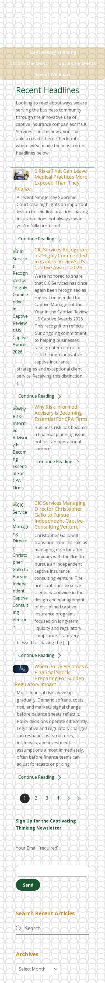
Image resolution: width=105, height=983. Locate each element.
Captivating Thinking (53, 52)
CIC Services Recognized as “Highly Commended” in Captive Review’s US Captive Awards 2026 (61, 258)
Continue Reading (36, 239)
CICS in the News (29, 63)
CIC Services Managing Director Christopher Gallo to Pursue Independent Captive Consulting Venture (59, 514)
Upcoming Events (77, 63)
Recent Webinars (52, 74)
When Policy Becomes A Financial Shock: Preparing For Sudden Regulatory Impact (51, 675)
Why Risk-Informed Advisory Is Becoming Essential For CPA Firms (60, 412)
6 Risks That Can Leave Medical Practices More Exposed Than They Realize (51, 179)
